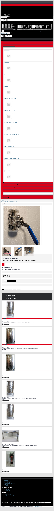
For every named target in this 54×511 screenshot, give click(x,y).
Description (7, 253)
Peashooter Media (38, 506)
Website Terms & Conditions (9, 483)
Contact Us (6, 489)
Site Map (6, 485)
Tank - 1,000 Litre (5, 373)
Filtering (7, 74)
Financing (6, 484)
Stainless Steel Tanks (10, 110)
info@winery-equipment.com (10, 495)
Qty (3, 280)
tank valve (10, 289)
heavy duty (19, 289)
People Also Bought (11, 298)
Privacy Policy (7, 482)
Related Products (10, 295)
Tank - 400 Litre (5, 397)
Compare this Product (7, 284)
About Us (6, 480)
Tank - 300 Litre (5, 420)
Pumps (6, 86)
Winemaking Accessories (11, 122)
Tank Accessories (9, 146)
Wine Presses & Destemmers (12, 134)
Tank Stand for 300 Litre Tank (8, 444)
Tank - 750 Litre (5, 347)
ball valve (6, 289)
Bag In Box (7, 170)
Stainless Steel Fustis (10, 98)
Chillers (7, 62)
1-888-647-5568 (7, 494)
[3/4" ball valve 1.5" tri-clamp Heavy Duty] (21, 225)
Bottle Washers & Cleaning (12, 158)
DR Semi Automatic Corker (7, 467)
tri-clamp (14, 289)
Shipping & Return (7, 481)
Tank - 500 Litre (5, 321)
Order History (7, 490)
